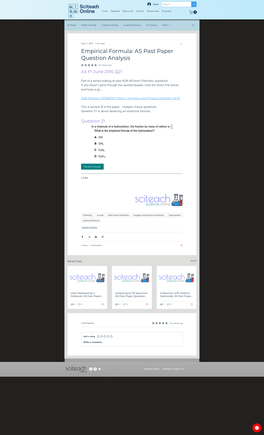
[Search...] (193, 4)
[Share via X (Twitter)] (89, 236)
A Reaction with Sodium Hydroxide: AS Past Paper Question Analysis (176, 295)
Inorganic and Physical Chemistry (149, 215)
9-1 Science (151, 25)
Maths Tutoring (88, 25)
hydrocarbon (175, 215)
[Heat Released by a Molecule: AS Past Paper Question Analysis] (87, 277)
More (165, 25)
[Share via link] (102, 236)
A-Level (100, 215)
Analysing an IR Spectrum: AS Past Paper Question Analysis (131, 295)
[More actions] (181, 43)
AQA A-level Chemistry (118, 215)
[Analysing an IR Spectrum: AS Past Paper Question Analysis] (132, 277)
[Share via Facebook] (82, 236)
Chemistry (87, 215)
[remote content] (132, 167)
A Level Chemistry (132, 25)
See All (194, 260)
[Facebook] (95, 369)
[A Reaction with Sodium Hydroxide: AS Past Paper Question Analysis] (176, 277)
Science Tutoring (110, 25)
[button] (193, 12)
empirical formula (91, 220)
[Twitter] (99, 369)
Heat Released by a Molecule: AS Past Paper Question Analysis (86, 295)
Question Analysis (89, 227)
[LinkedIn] (90, 369)
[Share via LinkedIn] (96, 236)
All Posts (71, 25)
